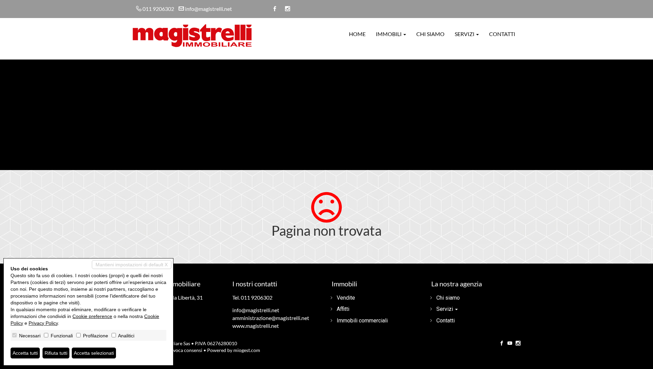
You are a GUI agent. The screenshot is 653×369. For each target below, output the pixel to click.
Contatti (502, 34)
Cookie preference (92, 316)
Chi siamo (430, 34)
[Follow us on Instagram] (518, 343)
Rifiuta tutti (56, 353)
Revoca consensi (185, 350)
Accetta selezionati (94, 353)
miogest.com (246, 350)
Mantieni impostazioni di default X (132, 264)
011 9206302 (158, 8)
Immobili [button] (389, 34)
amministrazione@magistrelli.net (270, 318)
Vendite (346, 298)
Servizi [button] (465, 34)
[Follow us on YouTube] (509, 343)
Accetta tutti (25, 353)
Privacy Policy (43, 323)
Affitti (343, 309)
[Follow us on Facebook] (501, 343)
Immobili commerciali (362, 320)
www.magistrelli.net (255, 325)
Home (357, 34)
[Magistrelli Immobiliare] (192, 35)
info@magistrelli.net (208, 8)
